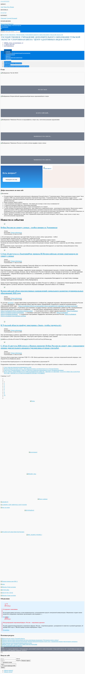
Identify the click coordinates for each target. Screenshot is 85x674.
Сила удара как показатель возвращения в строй (17, 367)
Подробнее (6, 630)
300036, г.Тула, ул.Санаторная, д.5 (13, 43)
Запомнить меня (7, 662)
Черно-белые (4, 24)
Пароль (18, 660)
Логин (18, 658)
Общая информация (16, 232)
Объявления (7, 62)
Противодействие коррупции (14, 57)
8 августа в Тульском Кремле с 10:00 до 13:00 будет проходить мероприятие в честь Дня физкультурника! (34, 370)
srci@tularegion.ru (9, 46)
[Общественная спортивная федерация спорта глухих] (16, 643)
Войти (2, 667)
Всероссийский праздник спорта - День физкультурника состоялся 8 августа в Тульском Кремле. (31, 368)
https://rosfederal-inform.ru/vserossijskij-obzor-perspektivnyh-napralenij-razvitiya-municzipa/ (48, 306)
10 (4, 395)
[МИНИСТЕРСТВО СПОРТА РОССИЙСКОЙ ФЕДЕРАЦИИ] (19, 644)
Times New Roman (9, 7)
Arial (2, 7)
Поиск (2, 30)
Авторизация (4, 27)
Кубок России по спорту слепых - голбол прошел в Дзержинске (29, 227)
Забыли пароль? (8, 670)
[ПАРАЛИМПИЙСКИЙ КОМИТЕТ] (11, 646)
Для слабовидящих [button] (6, 25)
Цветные (10, 24)
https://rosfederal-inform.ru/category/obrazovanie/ (17, 311)
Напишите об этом (11, 179)
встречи (10, 302)
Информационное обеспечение (13, 63)
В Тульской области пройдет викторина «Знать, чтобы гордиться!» (31, 325)
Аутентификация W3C (9, 665)
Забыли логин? (8, 672)
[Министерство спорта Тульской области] (13, 638)
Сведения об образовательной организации (18, 53)
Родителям (7, 65)
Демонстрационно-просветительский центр (16, 66)
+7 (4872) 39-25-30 (9, 44)
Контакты (8, 59)
